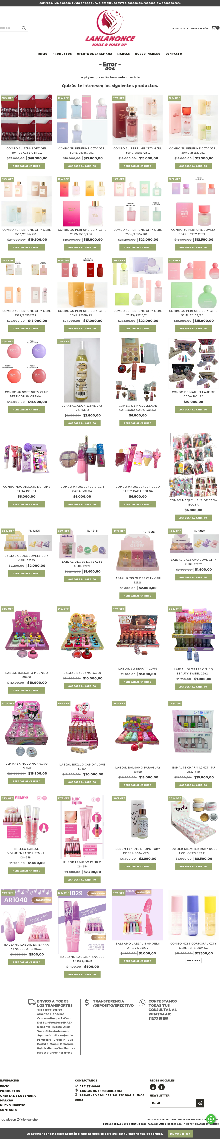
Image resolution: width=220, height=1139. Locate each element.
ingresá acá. (174, 1123)
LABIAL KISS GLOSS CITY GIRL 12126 (137, 580)
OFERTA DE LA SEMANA (94, 53)
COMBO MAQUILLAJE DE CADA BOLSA (193, 502)
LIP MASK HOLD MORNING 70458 (27, 766)
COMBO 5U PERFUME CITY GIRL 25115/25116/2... (137, 313)
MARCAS (123, 53)
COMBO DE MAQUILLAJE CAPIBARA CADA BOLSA (138, 408)
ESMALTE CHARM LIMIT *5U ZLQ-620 (193, 769)
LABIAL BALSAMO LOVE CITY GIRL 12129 (193, 562)
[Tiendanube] (20, 1121)
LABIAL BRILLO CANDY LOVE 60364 (82, 766)
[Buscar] (23, 28)
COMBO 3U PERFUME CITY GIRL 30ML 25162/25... (193, 313)
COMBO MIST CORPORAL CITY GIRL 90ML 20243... (193, 945)
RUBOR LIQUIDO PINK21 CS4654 (82, 864)
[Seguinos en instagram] (153, 1087)
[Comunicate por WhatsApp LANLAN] (211, 1119)
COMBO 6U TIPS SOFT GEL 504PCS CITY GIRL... (26, 150)
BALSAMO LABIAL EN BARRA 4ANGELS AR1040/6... (26, 947)
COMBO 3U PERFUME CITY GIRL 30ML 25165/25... (82, 150)
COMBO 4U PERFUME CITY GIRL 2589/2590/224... (26, 313)
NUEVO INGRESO (147, 53)
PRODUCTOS (62, 53)
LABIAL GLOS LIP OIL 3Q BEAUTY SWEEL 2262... (193, 671)
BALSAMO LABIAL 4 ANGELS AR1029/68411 (82, 959)
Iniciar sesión (199, 28)
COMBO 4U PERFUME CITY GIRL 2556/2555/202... (137, 232)
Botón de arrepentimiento (202, 1123)
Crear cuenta (179, 28)
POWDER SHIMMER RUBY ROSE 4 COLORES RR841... (193, 851)
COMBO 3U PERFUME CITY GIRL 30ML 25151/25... (137, 150)
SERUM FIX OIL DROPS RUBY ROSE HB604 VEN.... (137, 851)
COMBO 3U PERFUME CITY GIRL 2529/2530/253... (82, 232)
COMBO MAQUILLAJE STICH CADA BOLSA (82, 489)
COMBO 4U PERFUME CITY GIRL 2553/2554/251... (26, 232)
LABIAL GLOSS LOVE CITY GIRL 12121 (82, 564)
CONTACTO (173, 53)
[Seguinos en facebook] (161, 1087)
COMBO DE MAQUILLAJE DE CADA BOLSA (193, 394)
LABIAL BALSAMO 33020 (82, 672)
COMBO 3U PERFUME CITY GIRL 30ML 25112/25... (193, 150)
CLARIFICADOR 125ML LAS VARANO (82, 408)
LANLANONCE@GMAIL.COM (101, 1091)
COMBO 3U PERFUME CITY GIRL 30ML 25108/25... (82, 313)
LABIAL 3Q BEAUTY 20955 (137, 668)
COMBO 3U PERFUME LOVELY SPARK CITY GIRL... (193, 232)
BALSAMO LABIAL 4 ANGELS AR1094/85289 (138, 945)
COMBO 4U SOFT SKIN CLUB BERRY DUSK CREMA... (26, 394)
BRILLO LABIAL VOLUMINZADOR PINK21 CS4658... (26, 853)
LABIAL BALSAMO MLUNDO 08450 (26, 675)
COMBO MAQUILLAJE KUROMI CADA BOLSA (26, 489)
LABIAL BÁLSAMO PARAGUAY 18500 (137, 769)
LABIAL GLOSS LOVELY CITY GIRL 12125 (27, 558)
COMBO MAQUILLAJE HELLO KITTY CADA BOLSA (138, 489)
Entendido (180, 1134)
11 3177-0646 (90, 1086)
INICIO (42, 53)
